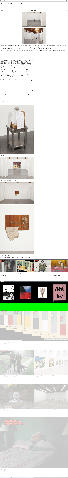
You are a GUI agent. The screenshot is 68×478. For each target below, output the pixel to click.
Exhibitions (12, 0)
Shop (15, 0)
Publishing (9, 0)
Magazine (5, 0)
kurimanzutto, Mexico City (6, 99)
